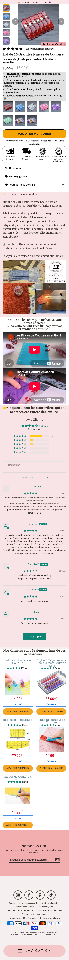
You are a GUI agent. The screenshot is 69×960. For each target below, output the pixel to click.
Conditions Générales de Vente (21, 910)
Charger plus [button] (34, 636)
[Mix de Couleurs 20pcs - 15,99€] (20, 120)
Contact (12, 903)
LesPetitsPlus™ (51, 934)
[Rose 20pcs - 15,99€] (44, 106)
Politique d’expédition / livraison (23, 918)
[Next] (61, 21)
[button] (20, 436)
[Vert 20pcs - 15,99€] (8, 120)
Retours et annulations (50, 918)
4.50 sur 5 (43, 426)
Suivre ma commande (28, 903)
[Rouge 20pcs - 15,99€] (8, 106)
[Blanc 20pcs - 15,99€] (32, 106)
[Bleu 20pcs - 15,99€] (20, 106)
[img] (30, 493)
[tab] (34, 313)
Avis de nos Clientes (25, 907)
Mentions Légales (45, 907)
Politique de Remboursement (34, 914)
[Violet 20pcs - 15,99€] (56, 106)
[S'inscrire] (57, 860)
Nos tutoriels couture (51, 903)
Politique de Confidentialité (50, 910)
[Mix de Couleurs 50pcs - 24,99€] (32, 120)
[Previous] (15, 21)
